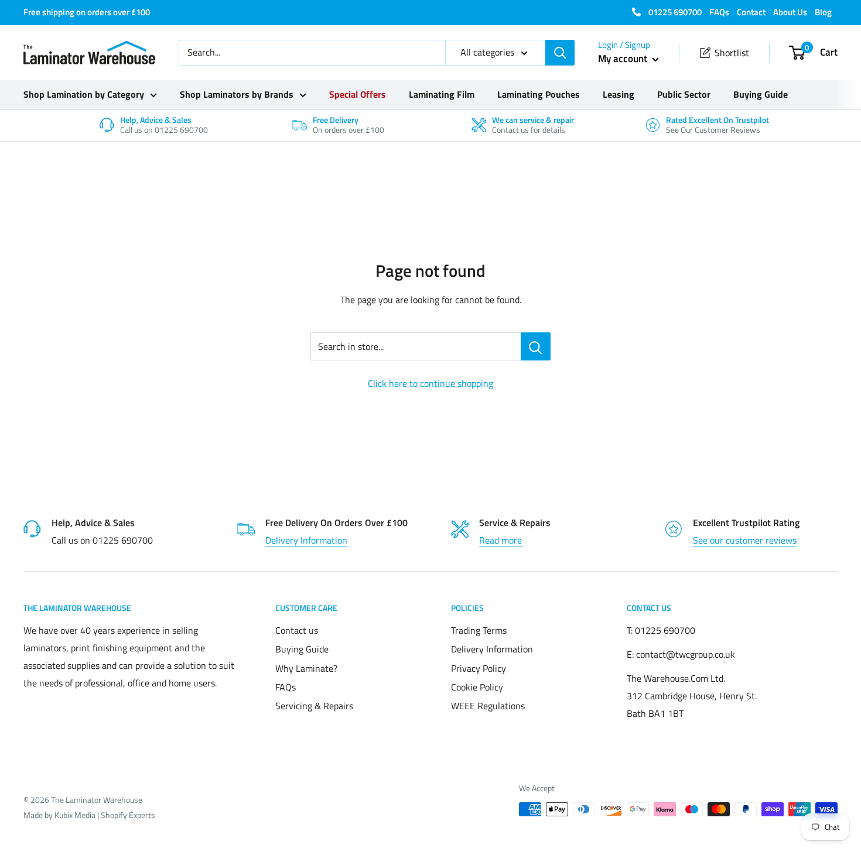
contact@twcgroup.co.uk (685, 654)
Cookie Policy (477, 687)
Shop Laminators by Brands (236, 94)
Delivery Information (306, 540)
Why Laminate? (306, 668)
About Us (790, 12)
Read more (500, 540)
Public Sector (683, 94)
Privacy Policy (478, 668)
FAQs (719, 12)
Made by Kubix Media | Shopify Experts (89, 815)
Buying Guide (760, 94)
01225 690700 (674, 12)
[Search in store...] (536, 346)
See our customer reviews (745, 540)
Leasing (618, 94)
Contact (751, 12)
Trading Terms (479, 630)
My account (624, 58)
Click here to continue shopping (430, 383)
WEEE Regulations (488, 706)
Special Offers (357, 94)
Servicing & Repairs (314, 706)
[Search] (560, 53)
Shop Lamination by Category (83, 94)
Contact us (296, 630)
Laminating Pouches (538, 94)
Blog (823, 12)
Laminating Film (441, 94)
